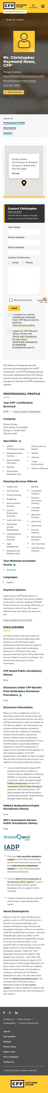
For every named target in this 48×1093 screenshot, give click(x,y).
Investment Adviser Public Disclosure (24, 786)
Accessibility (9, 1023)
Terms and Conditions (24, 336)
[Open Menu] (43, 6)
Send (14, 308)
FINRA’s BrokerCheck (17, 783)
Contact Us (8, 1019)
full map (15, 173)
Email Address (16, 247)
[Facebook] (4, 1013)
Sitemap (7, 1042)
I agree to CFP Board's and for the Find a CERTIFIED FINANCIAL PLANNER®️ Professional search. (25, 339)
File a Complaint (10, 1057)
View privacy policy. (23, 325)
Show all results (14, 19)
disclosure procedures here (25, 979)
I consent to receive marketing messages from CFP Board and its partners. (25, 320)
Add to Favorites (14, 92)
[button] (24, 183)
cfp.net (6, 1031)
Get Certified (9, 1037)
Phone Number (16, 237)
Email (15, 262)
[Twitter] (10, 1013)
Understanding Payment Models (17, 620)
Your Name (14, 227)
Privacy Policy (9, 1047)
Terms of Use (19, 333)
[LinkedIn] (16, 1013)
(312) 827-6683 (11, 85)
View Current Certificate (26, 411)
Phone (29, 262)
